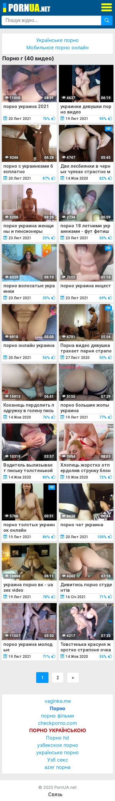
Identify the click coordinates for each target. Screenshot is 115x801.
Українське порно (57, 40)
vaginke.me (57, 701)
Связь (55, 794)
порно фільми (57, 716)
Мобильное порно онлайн (57, 47)
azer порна (57, 767)
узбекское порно (57, 745)
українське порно (57, 752)
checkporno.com (57, 723)
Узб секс (57, 760)
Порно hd (57, 738)
